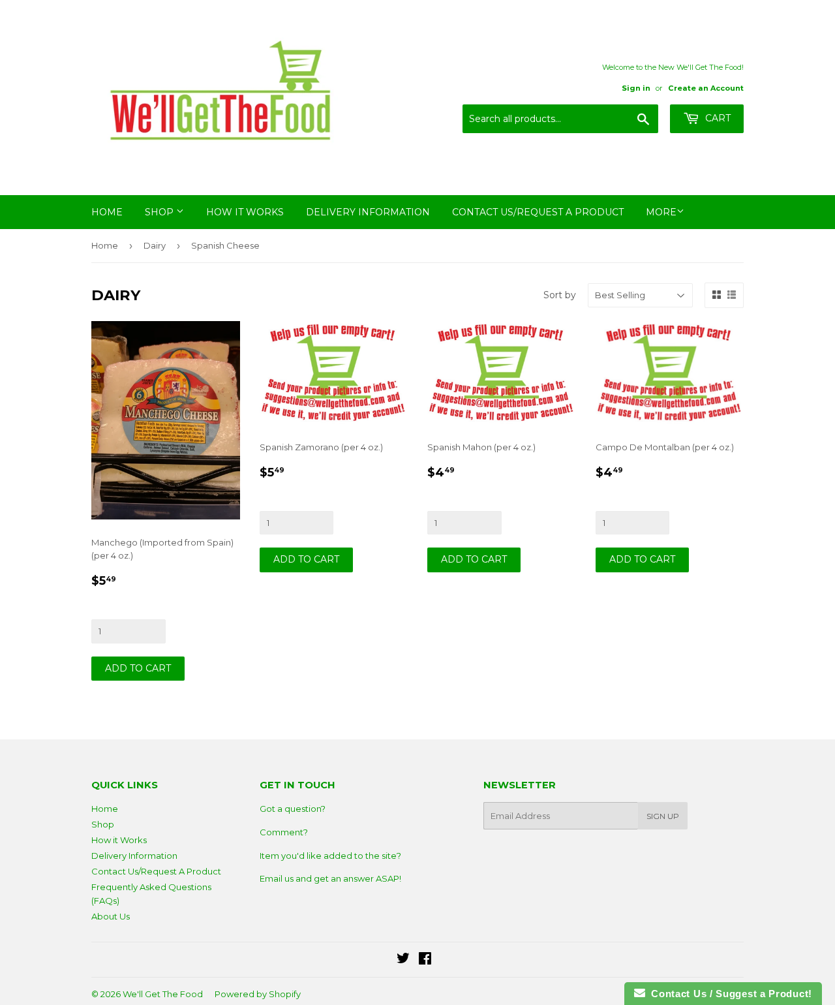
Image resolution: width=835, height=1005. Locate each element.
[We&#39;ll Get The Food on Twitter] (403, 960)
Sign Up (662, 816)
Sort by (559, 295)
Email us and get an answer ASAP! (330, 878)
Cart (717, 118)
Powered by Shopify (258, 994)
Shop (160, 212)
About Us (110, 916)
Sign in (636, 88)
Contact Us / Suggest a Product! (728, 993)
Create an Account (706, 88)
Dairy (155, 245)
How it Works (245, 212)
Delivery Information (368, 212)
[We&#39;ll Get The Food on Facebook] (425, 960)
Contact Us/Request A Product (538, 212)
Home (107, 212)
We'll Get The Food (163, 994)
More (661, 212)
